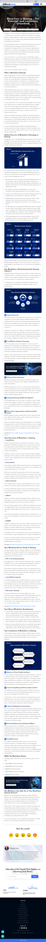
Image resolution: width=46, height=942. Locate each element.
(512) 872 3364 (31, 1)
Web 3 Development (23, 906)
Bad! (11, 830)
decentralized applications (33, 115)
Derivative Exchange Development (23, 922)
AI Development (23, 904)
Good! (29, 830)
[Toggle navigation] (41, 4)
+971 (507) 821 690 (40, 1)
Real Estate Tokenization (23, 918)
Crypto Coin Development (23, 916)
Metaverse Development (23, 912)
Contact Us (36, 4)
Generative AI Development (23, 910)
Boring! (23, 830)
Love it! (35, 830)
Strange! (17, 830)
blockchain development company (23, 795)
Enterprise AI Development (23, 908)
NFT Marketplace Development (23, 914)
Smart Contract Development (23, 920)
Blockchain (23, 902)
